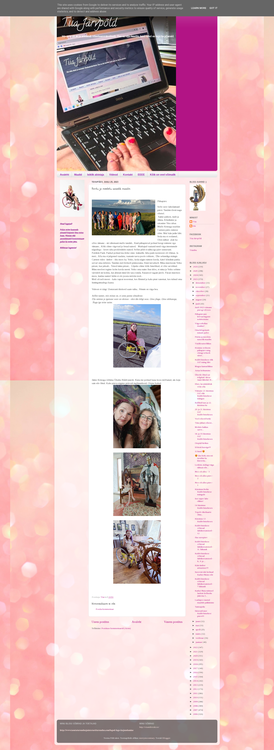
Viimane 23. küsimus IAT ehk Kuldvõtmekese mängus (204, 395)
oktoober (200, 291)
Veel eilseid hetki (203, 418)
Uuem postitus (100, 621)
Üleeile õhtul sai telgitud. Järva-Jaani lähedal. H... (204, 377)
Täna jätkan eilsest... (204, 423)
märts (198, 634)
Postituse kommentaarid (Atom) (116, 628)
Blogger (166, 738)
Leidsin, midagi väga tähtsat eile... (204, 466)
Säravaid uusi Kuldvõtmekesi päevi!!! (203, 613)
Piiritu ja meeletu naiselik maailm (203, 338)
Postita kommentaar (105, 609)
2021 (195, 651)
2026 (195, 266)
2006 (195, 714)
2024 (195, 275)
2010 (195, 697)
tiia (194, 226)
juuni (198, 621)
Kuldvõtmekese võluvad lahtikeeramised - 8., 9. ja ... (204, 557)
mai (197, 625)
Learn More (198, 8)
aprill (198, 629)
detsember (201, 283)
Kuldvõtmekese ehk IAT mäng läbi (204, 361)
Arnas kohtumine (202, 370)
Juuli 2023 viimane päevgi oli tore (203, 308)
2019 (195, 660)
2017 (195, 668)
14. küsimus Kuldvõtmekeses (204, 506)
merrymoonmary (147, 738)
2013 (195, 685)
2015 (195, 676)
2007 (195, 710)
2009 (195, 701)
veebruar (200, 638)
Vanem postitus (173, 621)
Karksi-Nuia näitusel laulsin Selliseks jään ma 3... (204, 593)
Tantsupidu (200, 607)
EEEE (141, 174)
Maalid (78, 174)
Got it (213, 8)
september (201, 295)
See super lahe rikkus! (201, 499)
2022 (195, 647)
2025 (195, 271)
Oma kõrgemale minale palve (202, 331)
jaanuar (199, 642)
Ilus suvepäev (201, 537)
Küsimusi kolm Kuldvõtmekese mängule (203, 492)
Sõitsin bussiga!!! (203, 447)
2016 (195, 672)
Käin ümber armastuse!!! (201, 566)
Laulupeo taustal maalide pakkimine (204, 601)
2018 (195, 664)
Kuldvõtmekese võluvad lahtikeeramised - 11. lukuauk (204, 545)
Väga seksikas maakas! (201, 324)
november (201, 287)
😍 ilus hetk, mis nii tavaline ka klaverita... (204, 458)
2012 (195, 689)
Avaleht (64, 174)
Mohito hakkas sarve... (201, 428)
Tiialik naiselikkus (203, 343)
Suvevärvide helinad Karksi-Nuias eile (204, 573)
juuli (198, 304)
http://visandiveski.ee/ (149, 727)
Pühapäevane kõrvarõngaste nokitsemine (202, 316)
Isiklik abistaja (95, 174)
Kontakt (128, 174)
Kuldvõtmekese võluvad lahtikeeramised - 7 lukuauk (204, 583)
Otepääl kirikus (201, 443)
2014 (195, 681)
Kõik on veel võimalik (163, 174)
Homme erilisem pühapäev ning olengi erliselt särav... (202, 352)
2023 (195, 279)
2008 (195, 706)
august (199, 299)
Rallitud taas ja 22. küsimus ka (203, 403)
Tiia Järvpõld (89, 24)
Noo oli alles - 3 (202, 471)
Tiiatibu (193, 250)
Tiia (194, 221)
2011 (195, 693)
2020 (195, 656)
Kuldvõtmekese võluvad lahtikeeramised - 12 (204, 529)
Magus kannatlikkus (204, 366)
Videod (113, 174)
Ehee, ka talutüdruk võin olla (203, 385)
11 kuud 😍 (200, 451)
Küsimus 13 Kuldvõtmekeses (204, 520)
